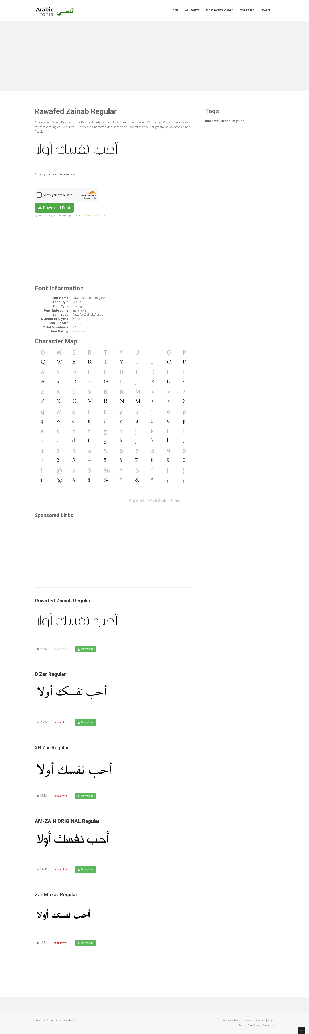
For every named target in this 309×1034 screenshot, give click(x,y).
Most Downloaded (219, 10)
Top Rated (247, 10)
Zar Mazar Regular (56, 895)
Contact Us (268, 1025)
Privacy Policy (230, 1020)
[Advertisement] (154, 55)
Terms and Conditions (94, 215)
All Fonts (192, 10)
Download (87, 649)
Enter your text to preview (55, 174)
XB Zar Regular (52, 748)
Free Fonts (254, 1025)
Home (174, 10)
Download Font (56, 207)
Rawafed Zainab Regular (63, 601)
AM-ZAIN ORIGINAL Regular (67, 821)
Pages (271, 1020)
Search (266, 10)
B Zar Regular (50, 674)
